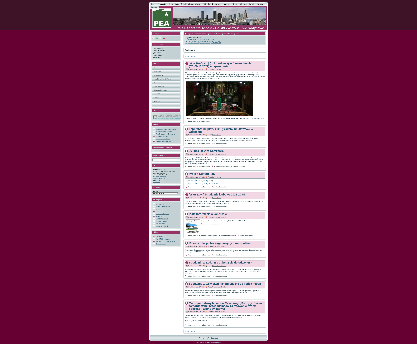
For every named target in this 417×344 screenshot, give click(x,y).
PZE (204, 4)
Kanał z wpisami (163, 239)
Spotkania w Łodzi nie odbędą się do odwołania (220, 262)
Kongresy (260, 4)
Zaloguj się (159, 236)
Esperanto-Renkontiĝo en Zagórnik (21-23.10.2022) (203, 43)
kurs (157, 211)
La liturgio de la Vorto (257, 118)
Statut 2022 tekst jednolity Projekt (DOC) (204, 184)
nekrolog (159, 216)
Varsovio (226, 166)
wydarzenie (160, 204)
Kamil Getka (216, 69)
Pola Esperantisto (214, 4)
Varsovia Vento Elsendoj (164, 131)
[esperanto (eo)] (156, 38)
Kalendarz (243, 4)
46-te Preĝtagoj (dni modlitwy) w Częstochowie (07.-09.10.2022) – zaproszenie (220, 65)
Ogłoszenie (189, 322)
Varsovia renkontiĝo (162, 226)
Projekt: (187, 184)
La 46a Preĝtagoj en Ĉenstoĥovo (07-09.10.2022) (202, 41)
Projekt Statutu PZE (202, 173)
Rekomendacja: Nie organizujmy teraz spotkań (220, 243)
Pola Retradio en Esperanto (165, 134)
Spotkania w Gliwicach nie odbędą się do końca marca (225, 283)
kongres (158, 209)
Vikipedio (156, 180)
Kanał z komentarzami (165, 241)
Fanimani (154, 7)
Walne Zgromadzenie (163, 206)
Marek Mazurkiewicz (219, 154)
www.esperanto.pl (159, 178)
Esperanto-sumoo (162, 136)
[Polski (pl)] (163, 38)
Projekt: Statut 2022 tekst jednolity (196, 181)
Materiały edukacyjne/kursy (190, 4)
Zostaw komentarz (220, 143)
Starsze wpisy (190, 56)
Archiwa (155, 191)
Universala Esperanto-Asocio (166, 129)
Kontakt (251, 4)
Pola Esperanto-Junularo (164, 141)
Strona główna (174, 4)
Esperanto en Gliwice (163, 139)
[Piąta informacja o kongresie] (193, 233)
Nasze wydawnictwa (230, 4)
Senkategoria (160, 223)
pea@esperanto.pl (159, 176)
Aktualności (162, 4)
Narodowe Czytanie (162, 214)
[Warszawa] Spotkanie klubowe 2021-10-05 (217, 194)
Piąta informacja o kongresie (208, 214)
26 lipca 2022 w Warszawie (206, 151)
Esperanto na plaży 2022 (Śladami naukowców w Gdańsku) (221, 130)
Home (153, 4)
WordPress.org (161, 244)
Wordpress (214, 338)
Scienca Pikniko (161, 221)
